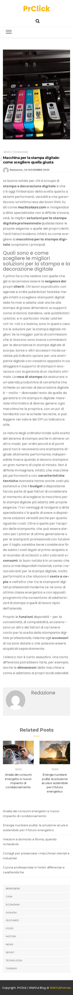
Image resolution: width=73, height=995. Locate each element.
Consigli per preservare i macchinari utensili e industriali (36, 855)
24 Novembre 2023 (36, 170)
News (7, 152)
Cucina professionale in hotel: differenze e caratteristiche (34, 870)
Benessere (13, 888)
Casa (9, 896)
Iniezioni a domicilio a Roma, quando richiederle (30, 841)
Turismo (11, 968)
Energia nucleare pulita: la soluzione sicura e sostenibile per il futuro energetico (55, 783)
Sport (10, 952)
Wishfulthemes (60, 988)
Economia (13, 904)
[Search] (38, 21)
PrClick (36, 9)
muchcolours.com (32, 207)
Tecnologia (20, 152)
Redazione (16, 169)
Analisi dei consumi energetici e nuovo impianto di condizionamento (31, 813)
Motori (11, 936)
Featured (12, 920)
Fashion (11, 912)
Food (9, 928)
